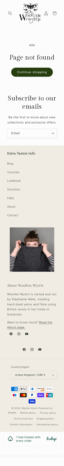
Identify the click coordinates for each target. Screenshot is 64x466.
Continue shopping (32, 72)
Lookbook (14, 180)
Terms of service (23, 418)
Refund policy (28, 412)
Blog (10, 163)
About (11, 206)
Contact (12, 215)
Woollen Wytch (30, 408)
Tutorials (13, 172)
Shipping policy (45, 418)
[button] (10, 13)
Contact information (21, 424)
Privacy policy (48, 412)
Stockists (13, 189)
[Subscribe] (52, 133)
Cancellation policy (47, 424)
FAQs (10, 198)
